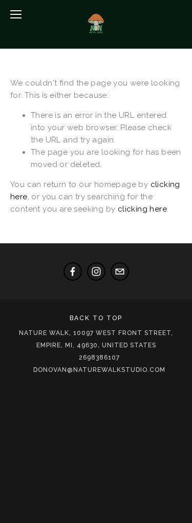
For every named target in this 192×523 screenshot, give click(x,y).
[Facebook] (72, 271)
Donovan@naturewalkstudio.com (99, 369)
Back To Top (96, 318)
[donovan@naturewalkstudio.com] (120, 271)
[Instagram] (96, 271)
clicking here (142, 209)
